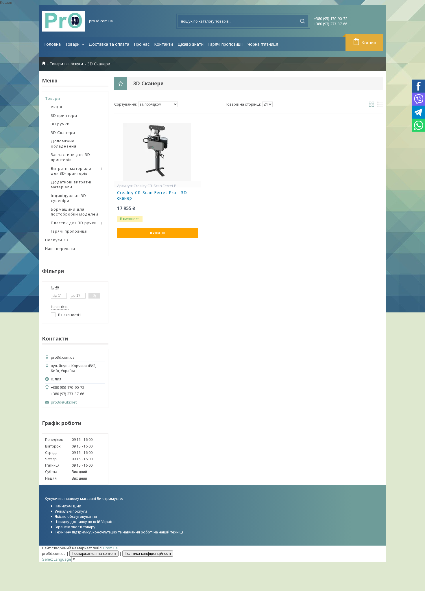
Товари (73, 44)
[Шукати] (302, 21)
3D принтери (64, 115)
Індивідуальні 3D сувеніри (68, 198)
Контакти (163, 44)
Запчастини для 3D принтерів (70, 157)
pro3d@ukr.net (64, 402)
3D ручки (60, 123)
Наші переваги (60, 248)
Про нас (141, 44)
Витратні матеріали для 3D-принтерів (71, 171)
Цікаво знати (191, 44)
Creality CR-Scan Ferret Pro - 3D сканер (152, 195)
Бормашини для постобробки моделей (74, 212)
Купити (157, 233)
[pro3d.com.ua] (63, 21)
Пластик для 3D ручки (74, 222)
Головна (52, 44)
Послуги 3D (57, 239)
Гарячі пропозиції (225, 44)
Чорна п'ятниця (262, 44)
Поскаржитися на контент (94, 553)
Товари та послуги (66, 63)
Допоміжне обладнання (63, 143)
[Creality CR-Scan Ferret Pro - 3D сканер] (157, 152)
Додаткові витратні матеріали (71, 184)
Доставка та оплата (109, 44)
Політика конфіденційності (148, 553)
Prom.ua (110, 548)
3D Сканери (63, 132)
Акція (56, 106)
